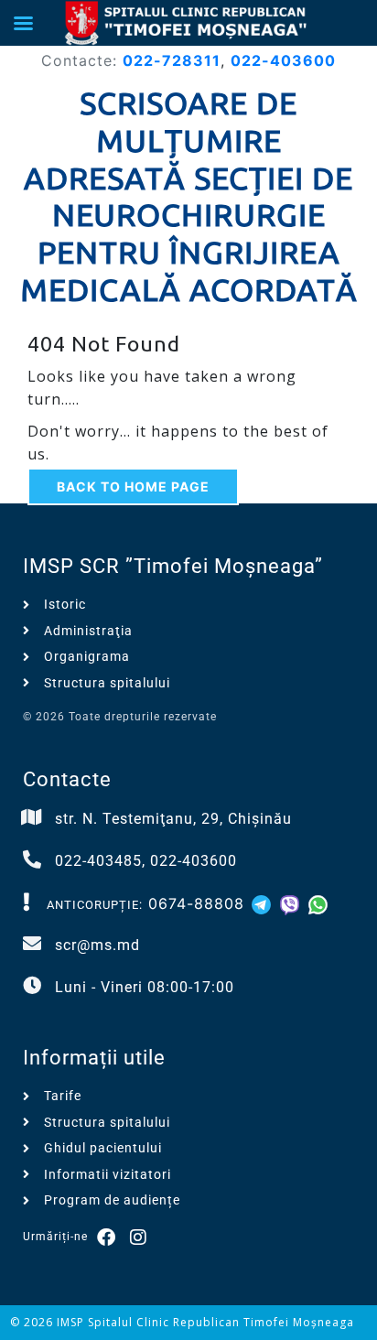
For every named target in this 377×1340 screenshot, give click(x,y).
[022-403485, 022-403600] (32, 859)
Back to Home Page (133, 486)
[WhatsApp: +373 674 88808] (318, 903)
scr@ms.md (97, 945)
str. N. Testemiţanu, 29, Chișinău (173, 818)
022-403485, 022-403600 (146, 861)
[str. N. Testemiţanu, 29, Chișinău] (32, 817)
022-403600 (283, 60)
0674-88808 (196, 903)
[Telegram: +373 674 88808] (264, 903)
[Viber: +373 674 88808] (292, 903)
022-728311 (172, 60)
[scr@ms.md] (32, 944)
